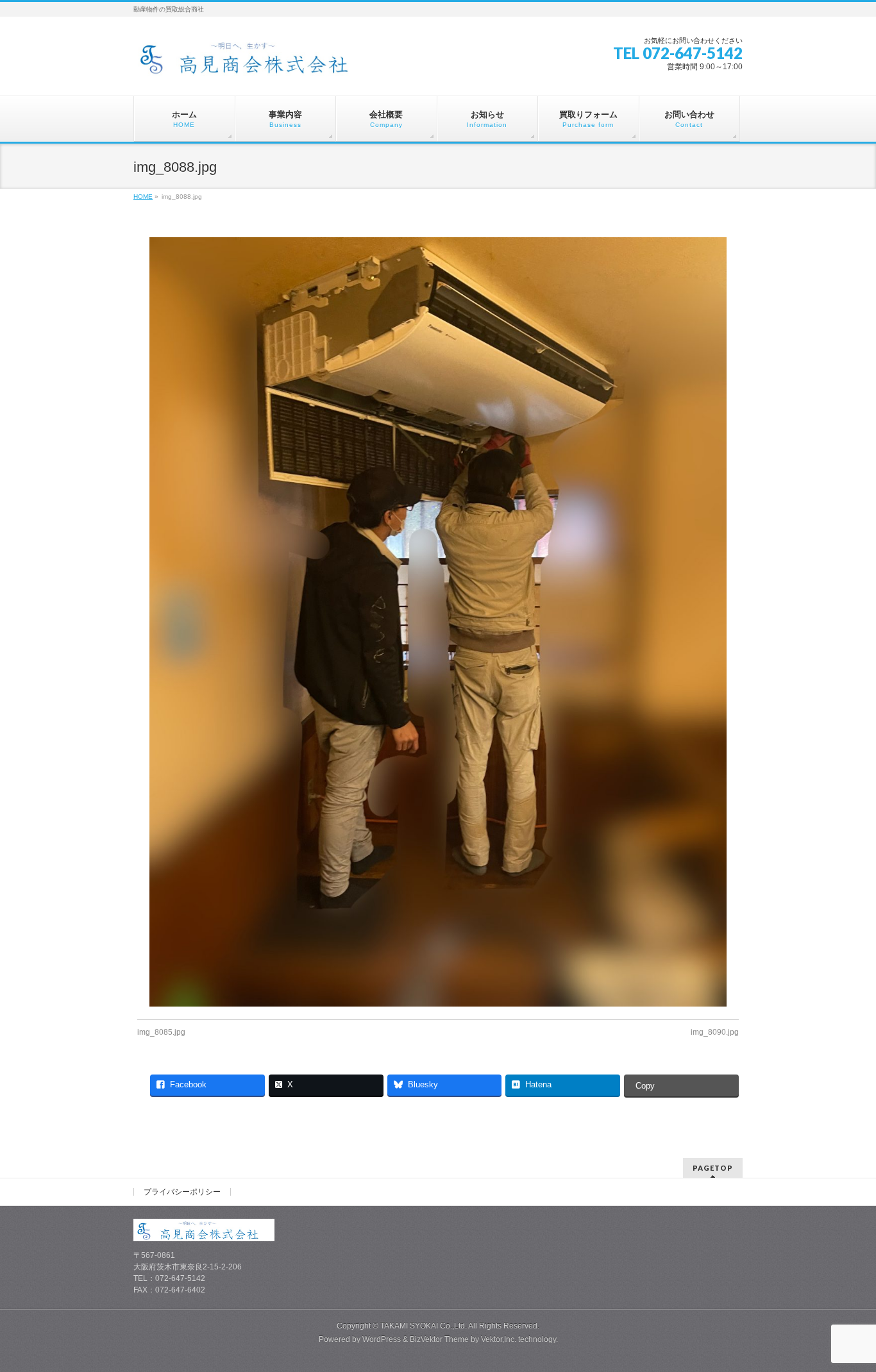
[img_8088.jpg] (438, 622)
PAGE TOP (845, 1319)
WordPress (381, 1339)
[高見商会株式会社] (254, 62)
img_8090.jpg (715, 1032)
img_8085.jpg (161, 1032)
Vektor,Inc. (498, 1339)
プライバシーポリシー (182, 1192)
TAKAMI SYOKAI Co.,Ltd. (423, 1325)
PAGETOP (713, 1168)
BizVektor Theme (439, 1339)
